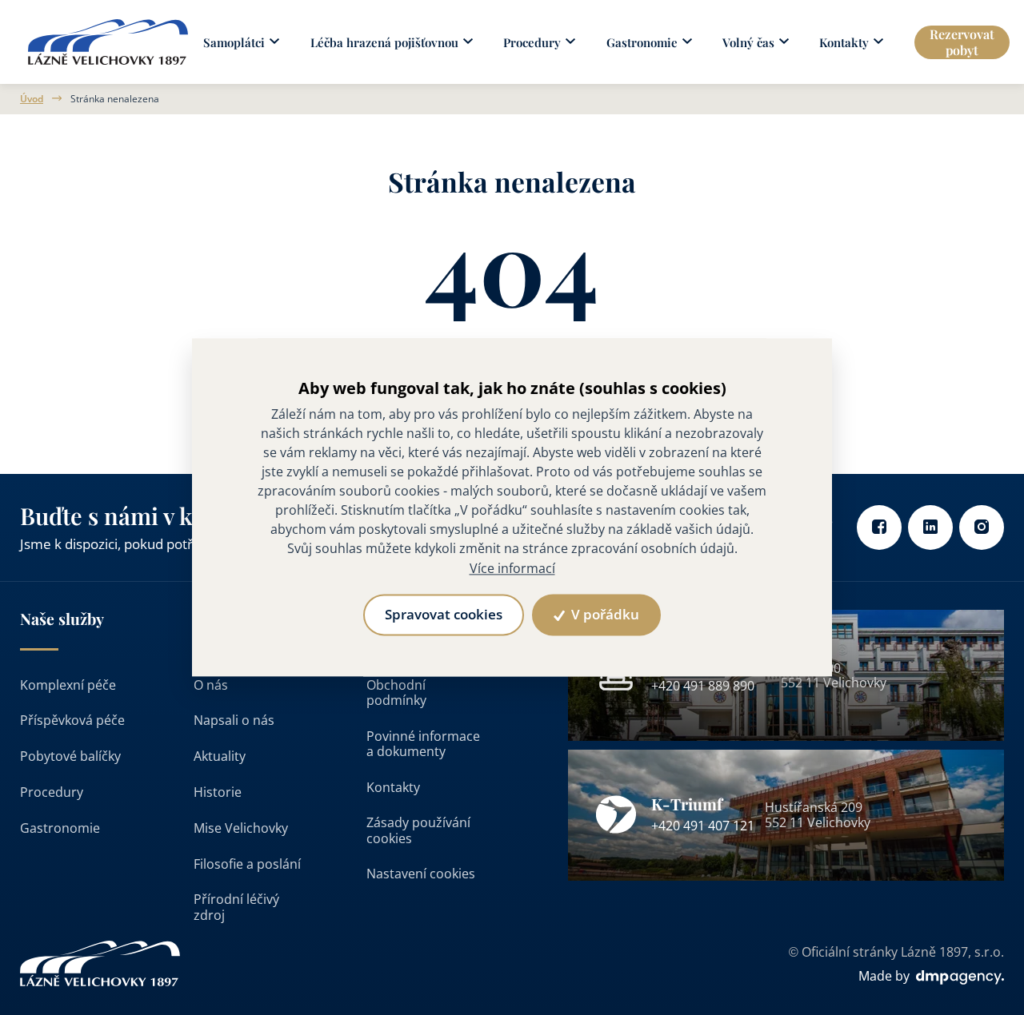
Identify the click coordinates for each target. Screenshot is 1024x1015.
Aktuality (220, 756)
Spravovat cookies (443, 615)
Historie (218, 792)
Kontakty (393, 787)
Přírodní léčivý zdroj (236, 906)
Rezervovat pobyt (962, 42)
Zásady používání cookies (418, 830)
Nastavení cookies (420, 873)
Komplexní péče (68, 685)
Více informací (512, 569)
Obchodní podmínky (396, 692)
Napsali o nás (234, 720)
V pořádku (603, 615)
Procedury (51, 792)
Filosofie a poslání (247, 864)
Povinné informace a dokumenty (423, 743)
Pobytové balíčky (70, 756)
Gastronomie (60, 828)
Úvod (31, 99)
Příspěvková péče (72, 720)
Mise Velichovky (241, 828)
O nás (211, 685)
